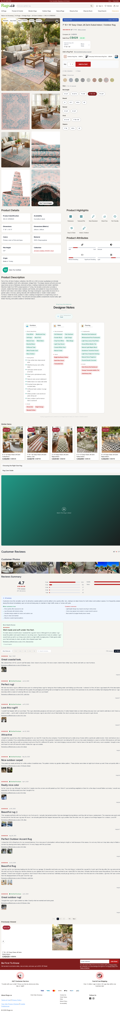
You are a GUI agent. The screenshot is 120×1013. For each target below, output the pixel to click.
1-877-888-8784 (7, 1)
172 (69, 918)
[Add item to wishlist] (22, 429)
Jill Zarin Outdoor (37, 15)
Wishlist (109, 6)
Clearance (115, 11)
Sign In (101, 6)
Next (74, 918)
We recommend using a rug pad (82, 51)
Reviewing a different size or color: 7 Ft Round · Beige (15, 766)
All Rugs (3, 11)
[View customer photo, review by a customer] (7, 568)
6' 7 (71, 102)
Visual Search (102, 11)
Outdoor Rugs (46, 11)
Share (78, 71)
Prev (54, 918)
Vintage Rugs (26, 15)
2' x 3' (66, 93)
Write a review (82, 29)
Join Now (114, 961)
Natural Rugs (60, 11)
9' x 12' (102, 93)
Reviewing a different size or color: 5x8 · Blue (13, 793)
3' (64, 102)
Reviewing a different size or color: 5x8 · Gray (13, 715)
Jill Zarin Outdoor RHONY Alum (44, 251)
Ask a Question (68, 71)
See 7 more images (46, 203)
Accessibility (63, 1003)
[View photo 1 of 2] (4, 770)
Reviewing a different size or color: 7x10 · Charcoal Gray (18, 641)
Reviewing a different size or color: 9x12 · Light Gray (15, 694)
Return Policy (63, 1001)
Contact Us (63, 995)
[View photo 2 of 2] (9, 770)
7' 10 (65, 128)
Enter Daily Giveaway (36, 995)
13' (84, 102)
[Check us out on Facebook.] (90, 998)
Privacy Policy (113, 964)
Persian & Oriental (17, 11)
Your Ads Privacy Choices (10, 1004)
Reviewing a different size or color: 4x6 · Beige (14, 746)
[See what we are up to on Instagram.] (93, 998)
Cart (117, 6)
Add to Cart (83, 64)
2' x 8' (74, 111)
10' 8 (77, 102)
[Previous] (3, 443)
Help (109, 1)
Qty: (65, 64)
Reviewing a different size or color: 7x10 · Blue (13, 820)
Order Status (63, 997)
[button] (57, 21)
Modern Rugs (32, 11)
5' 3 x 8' (66, 119)
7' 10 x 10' (92, 93)
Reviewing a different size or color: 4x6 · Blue (13, 847)
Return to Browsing (7, 15)
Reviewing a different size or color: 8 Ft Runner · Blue (15, 903)
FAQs (61, 999)
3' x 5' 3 (74, 93)
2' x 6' (66, 111)
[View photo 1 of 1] (4, 669)
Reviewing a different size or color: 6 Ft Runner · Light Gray (17, 878)
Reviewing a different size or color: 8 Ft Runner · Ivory (15, 665)
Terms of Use (5, 1000)
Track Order (116, 1)
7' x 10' (83, 93)
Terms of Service (84, 968)
